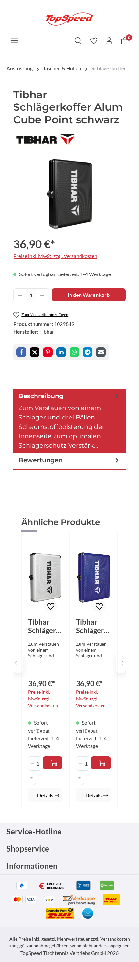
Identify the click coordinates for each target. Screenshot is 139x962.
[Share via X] (34, 352)
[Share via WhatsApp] (74, 352)
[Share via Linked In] (61, 352)
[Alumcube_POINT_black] (69, 193)
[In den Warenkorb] (52, 762)
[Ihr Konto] (109, 40)
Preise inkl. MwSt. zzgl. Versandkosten (55, 256)
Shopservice (27, 848)
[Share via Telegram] (87, 352)
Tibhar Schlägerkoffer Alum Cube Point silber (44, 626)
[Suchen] (78, 40)
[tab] (69, 421)
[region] (69, 193)
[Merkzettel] (94, 40)
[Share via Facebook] (21, 352)
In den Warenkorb (89, 295)
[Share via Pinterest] (48, 352)
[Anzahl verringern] (20, 294)
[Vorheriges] (18, 663)
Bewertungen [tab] (40, 460)
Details (45, 795)
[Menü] (14, 40)
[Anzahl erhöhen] (42, 294)
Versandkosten (115, 939)
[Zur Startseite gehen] (69, 18)
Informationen (32, 865)
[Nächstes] (121, 663)
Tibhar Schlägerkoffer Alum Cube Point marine (92, 626)
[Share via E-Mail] (101, 352)
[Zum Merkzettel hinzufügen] (50, 606)
